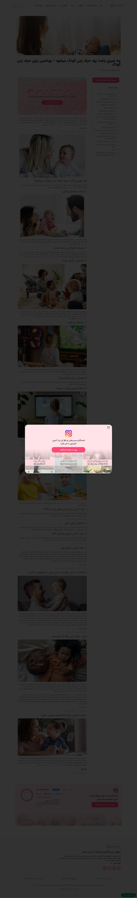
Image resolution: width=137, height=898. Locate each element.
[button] (108, 427)
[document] (68, 449)
